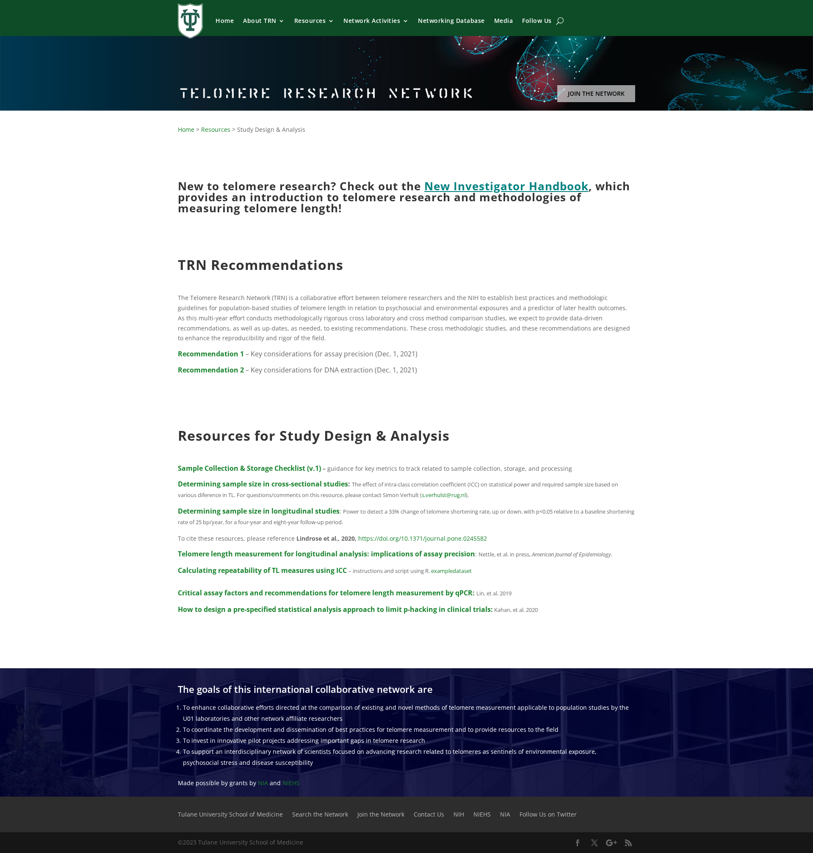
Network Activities (371, 21)
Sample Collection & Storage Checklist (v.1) (249, 468)
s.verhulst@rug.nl (444, 495)
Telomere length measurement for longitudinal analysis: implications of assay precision (326, 553)
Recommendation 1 (211, 353)
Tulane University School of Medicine (230, 814)
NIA (263, 783)
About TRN (260, 21)
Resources (310, 21)
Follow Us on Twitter (548, 814)
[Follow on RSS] (628, 843)
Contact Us (429, 814)
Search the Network (320, 814)
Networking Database (451, 21)
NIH (459, 814)
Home (225, 21)
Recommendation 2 (211, 370)
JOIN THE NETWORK (596, 93)
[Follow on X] (594, 843)
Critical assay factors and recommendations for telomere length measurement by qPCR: (327, 592)
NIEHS (291, 783)
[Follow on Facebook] (577, 843)
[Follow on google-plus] (611, 843)
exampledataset (451, 571)
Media (503, 21)
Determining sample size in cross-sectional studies (263, 484)
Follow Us (537, 21)
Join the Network (380, 814)
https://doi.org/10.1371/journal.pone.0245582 (422, 538)
